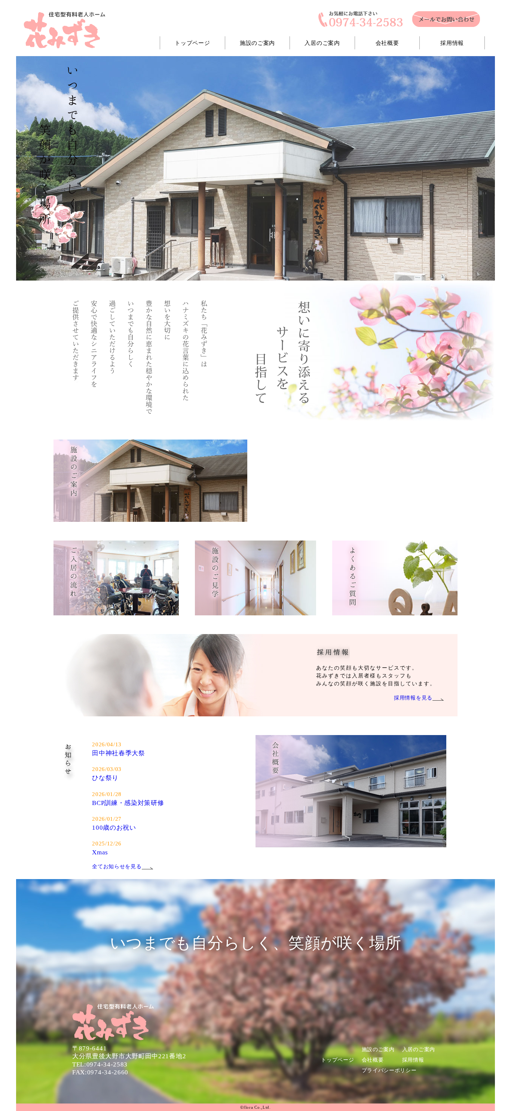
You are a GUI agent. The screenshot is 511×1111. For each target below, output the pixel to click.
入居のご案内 (322, 43)
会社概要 (387, 43)
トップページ (192, 43)
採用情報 (452, 43)
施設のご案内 (257, 43)
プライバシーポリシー (389, 1070)
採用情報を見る (413, 698)
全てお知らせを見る (116, 866)
